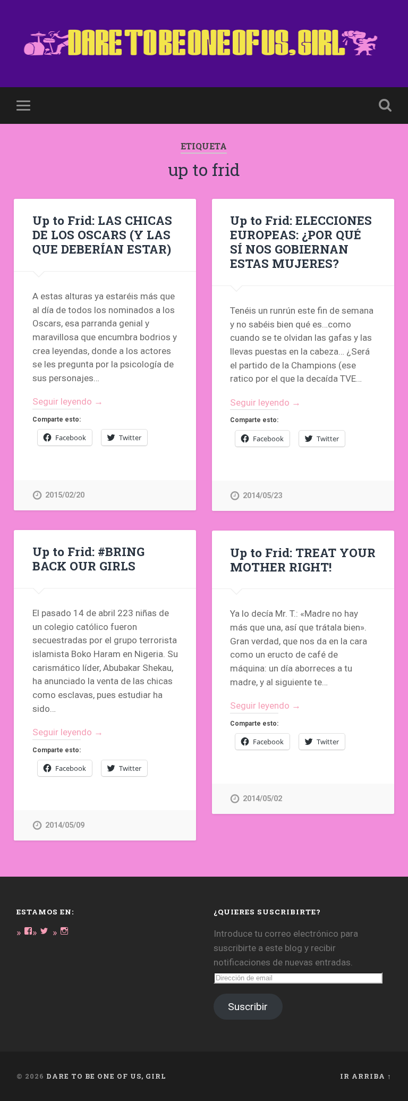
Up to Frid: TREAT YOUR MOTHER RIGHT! (303, 559)
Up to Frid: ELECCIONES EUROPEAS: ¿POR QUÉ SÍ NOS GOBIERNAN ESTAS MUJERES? (301, 241)
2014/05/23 (262, 495)
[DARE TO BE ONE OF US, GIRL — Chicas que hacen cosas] (204, 44)
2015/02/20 (64, 495)
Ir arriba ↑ (366, 1076)
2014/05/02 (262, 798)
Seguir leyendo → (67, 401)
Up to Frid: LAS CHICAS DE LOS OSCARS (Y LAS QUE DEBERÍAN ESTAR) (102, 234)
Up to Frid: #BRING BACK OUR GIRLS (88, 558)
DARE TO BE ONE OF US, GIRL (106, 1076)
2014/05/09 (64, 825)
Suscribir (248, 1007)
